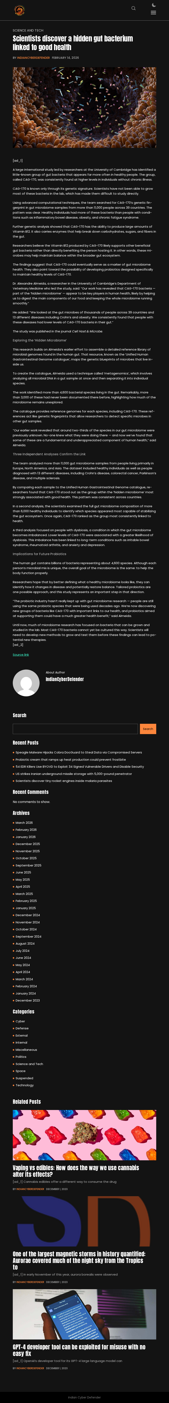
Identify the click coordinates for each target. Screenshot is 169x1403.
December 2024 (28, 915)
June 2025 (23, 872)
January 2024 (26, 993)
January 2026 (26, 837)
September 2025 (28, 865)
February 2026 (26, 829)
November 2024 (28, 922)
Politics (21, 1057)
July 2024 (22, 951)
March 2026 (24, 822)
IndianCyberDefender (33, 58)
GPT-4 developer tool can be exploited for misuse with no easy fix (79, 1350)
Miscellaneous (26, 1050)
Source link (21, 654)
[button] (153, 12)
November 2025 (28, 851)
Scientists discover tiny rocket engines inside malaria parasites (64, 781)
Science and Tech (28, 30)
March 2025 (24, 894)
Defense (22, 1028)
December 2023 (28, 1000)
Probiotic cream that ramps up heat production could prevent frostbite (71, 759)
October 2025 (26, 858)
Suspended (24, 1078)
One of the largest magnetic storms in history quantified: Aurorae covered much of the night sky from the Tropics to (79, 1260)
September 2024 (28, 936)
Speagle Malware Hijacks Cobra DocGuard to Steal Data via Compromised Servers (79, 752)
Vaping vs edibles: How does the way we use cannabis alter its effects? (76, 1171)
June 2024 (23, 958)
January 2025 (26, 908)
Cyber (20, 1021)
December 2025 (28, 844)
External (22, 1035)
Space (21, 1071)
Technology (25, 1085)
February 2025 (26, 901)
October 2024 (26, 929)
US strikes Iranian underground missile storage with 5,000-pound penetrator (74, 774)
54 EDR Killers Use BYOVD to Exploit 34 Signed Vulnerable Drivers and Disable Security (80, 766)
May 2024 (23, 965)
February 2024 (26, 986)
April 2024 (23, 972)
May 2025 (23, 879)
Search (19, 715)
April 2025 (23, 886)
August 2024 (25, 943)
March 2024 (24, 979)
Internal (21, 1042)
